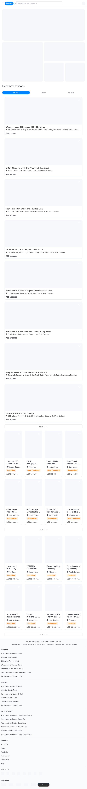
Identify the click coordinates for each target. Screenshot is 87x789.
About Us (4, 744)
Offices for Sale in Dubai (9, 702)
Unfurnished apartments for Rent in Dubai (16, 672)
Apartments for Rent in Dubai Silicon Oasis (16, 715)
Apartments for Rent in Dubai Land (13, 723)
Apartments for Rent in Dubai (11, 653)
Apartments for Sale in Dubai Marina (14, 727)
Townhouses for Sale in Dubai (12, 694)
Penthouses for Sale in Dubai (11, 705)
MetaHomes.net (56, 641)
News (3, 748)
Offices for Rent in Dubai (10, 661)
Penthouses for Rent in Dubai (11, 676)
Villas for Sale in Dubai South (11, 731)
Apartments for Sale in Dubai (11, 686)
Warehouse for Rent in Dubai (11, 665)
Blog (2, 763)
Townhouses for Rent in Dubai (12, 669)
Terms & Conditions (28, 644)
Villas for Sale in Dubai (9, 690)
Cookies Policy (59, 644)
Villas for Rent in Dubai (9, 657)
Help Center (5, 756)
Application (5, 752)
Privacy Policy (15, 644)
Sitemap (50, 644)
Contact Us (5, 760)
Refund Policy (41, 644)
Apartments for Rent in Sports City (13, 719)
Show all (42, 426)
